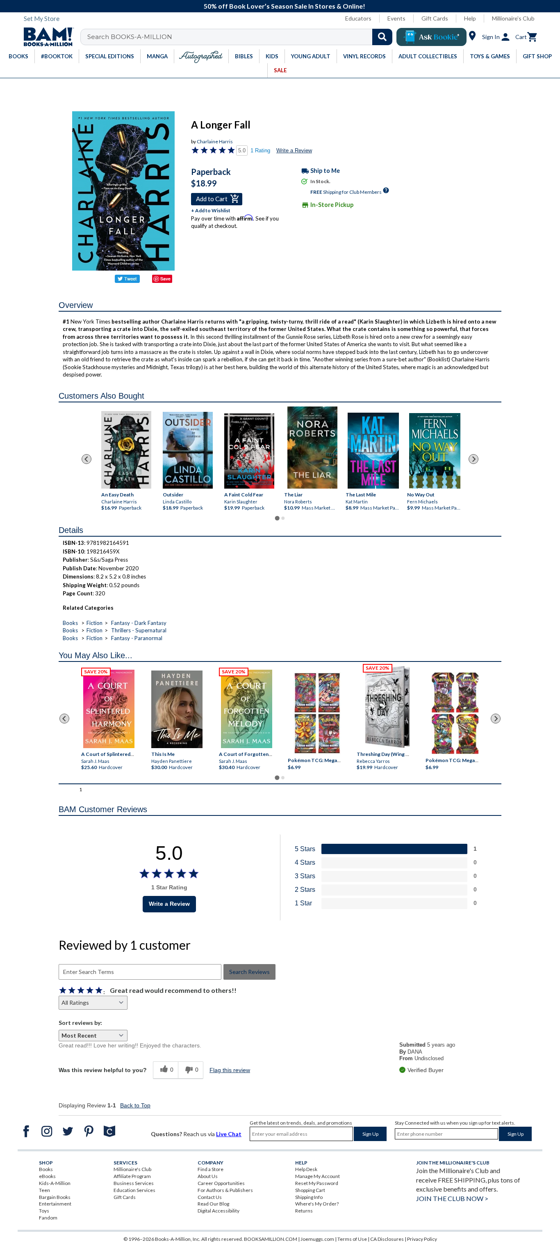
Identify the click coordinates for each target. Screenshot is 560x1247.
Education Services (134, 1190)
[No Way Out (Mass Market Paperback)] (434, 451)
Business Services (134, 1183)
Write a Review (294, 150)
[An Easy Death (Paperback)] (126, 450)
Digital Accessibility (218, 1211)
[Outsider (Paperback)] (188, 450)
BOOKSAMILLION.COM (270, 1239)
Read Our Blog (213, 1204)
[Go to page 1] (277, 518)
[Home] (46, 37)
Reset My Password (316, 1183)
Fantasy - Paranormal (136, 638)
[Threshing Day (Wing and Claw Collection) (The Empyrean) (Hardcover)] (387, 707)
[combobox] (242, 37)
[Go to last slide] (86, 459)
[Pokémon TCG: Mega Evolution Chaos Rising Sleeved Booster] (317, 713)
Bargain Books (55, 1197)
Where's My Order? (317, 1204)
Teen (44, 1190)
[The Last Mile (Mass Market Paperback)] (373, 451)
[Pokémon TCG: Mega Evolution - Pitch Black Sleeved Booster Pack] (455, 713)
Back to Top (135, 1105)
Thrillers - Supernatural (138, 630)
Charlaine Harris (215, 141)
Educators (358, 18)
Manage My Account (317, 1176)
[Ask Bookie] (431, 37)
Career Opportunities (221, 1183)
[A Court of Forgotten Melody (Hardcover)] (246, 709)
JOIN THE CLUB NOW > (452, 1198)
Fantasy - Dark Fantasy (138, 623)
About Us (208, 1176)
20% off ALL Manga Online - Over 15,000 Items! (284, 6)
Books (70, 623)
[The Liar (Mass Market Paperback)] (312, 447)
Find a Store (210, 1169)
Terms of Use (352, 1239)
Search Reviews (249, 971)
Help (470, 18)
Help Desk (306, 1169)
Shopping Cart (310, 1190)
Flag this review (229, 1070)
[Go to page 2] (283, 518)
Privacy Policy (422, 1239)
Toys (44, 1211)
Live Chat (228, 1133)
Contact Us (210, 1197)
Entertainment (55, 1204)
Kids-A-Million (55, 1183)
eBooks (47, 1176)
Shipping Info (309, 1197)
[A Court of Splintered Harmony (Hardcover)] (108, 709)
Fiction (94, 623)
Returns (304, 1211)
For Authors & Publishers (225, 1190)
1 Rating (260, 150)
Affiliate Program (132, 1176)
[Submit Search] (382, 37)
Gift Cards (434, 18)
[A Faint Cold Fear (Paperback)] (249, 451)
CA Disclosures (387, 1239)
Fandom (48, 1218)
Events (396, 18)
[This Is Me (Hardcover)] (176, 709)
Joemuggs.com (317, 1239)
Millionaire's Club (513, 18)
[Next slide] (473, 459)
